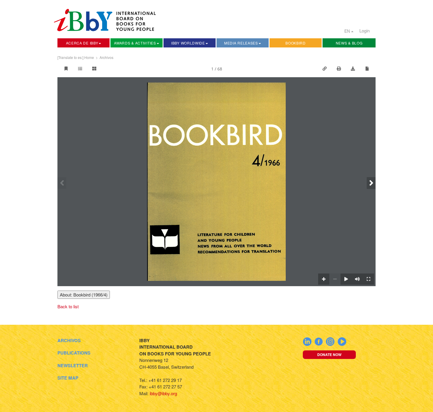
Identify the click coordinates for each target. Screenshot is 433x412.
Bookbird (295, 42)
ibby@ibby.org (163, 393)
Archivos (106, 57)
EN (347, 31)
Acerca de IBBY (82, 42)
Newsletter (72, 365)
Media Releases (241, 42)
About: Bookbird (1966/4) (84, 294)
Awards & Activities (135, 42)
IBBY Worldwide (188, 42)
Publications (73, 353)
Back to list (68, 306)
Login (364, 30)
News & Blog (349, 42)
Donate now (329, 354)
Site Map (67, 378)
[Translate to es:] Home (75, 57)
